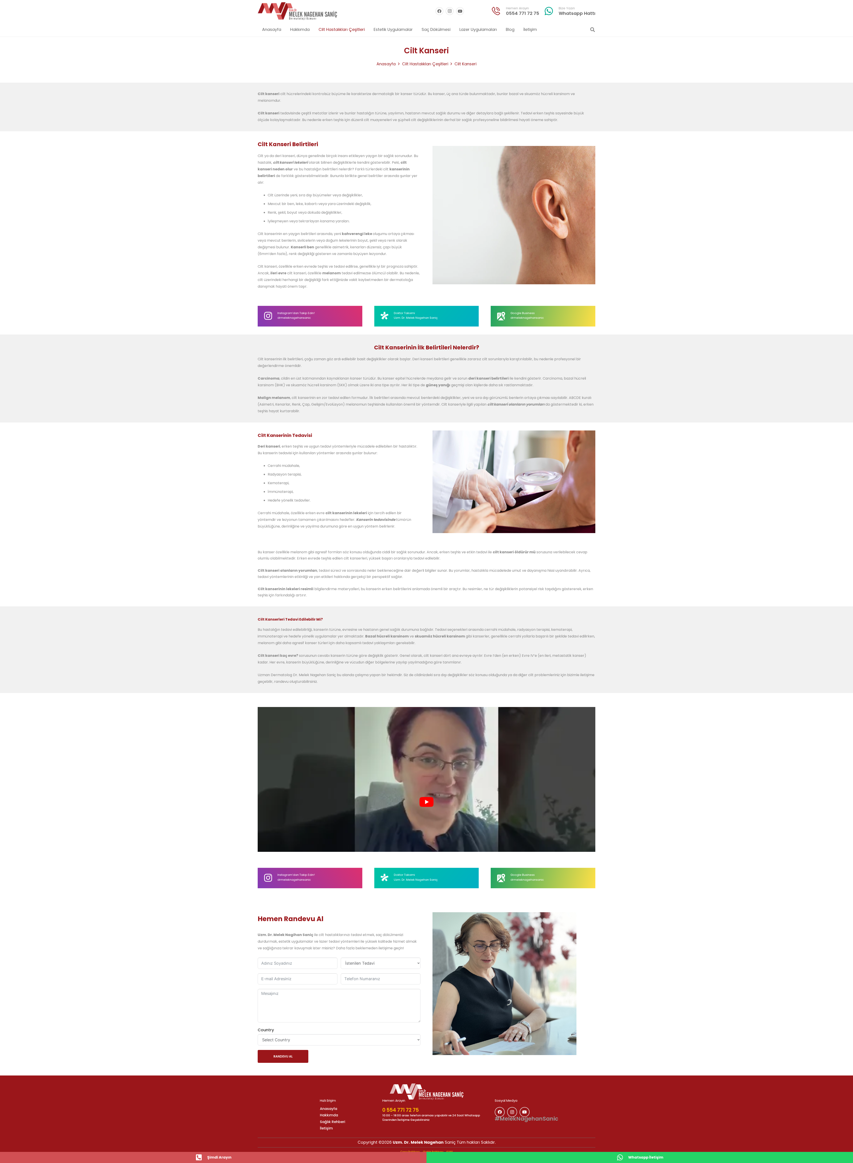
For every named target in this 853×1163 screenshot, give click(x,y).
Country (266, 1030)
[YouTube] (460, 11)
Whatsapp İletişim (645, 1157)
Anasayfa (386, 64)
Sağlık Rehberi (332, 1121)
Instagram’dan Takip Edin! (296, 313)
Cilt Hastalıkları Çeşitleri (425, 64)
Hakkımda (329, 1115)
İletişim (326, 1128)
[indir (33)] (496, 11)
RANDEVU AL (283, 1056)
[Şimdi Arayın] (201, 1157)
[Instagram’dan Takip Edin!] (270, 316)
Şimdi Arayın (219, 1157)
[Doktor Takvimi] (387, 316)
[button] (368, 29)
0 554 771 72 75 (400, 1110)
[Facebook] (439, 11)
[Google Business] (503, 316)
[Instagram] (450, 11)
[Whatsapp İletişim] (622, 1157)
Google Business (522, 313)
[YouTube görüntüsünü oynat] (426, 802)
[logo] (426, 1091)
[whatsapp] (549, 11)
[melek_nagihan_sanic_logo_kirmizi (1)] (297, 11)
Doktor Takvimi (404, 313)
